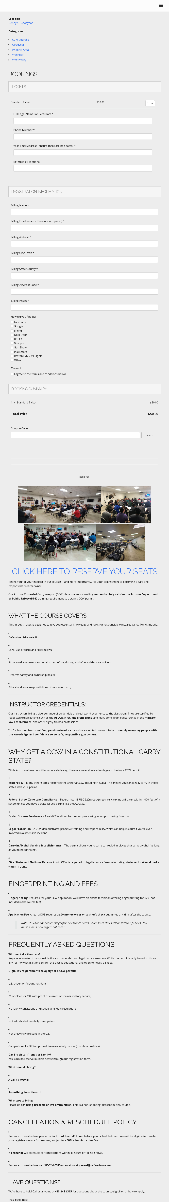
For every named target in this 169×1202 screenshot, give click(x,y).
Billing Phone (20, 300)
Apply (150, 435)
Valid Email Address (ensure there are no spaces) (44, 146)
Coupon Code (19, 428)
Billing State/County (24, 269)
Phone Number (24, 130)
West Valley (19, 60)
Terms (16, 368)
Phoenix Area (20, 50)
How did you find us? (23, 316)
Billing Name (20, 205)
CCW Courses (20, 40)
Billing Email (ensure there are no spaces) (37, 221)
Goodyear (18, 44)
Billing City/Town (22, 253)
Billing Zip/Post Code (25, 285)
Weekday (17, 55)
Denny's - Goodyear (20, 23)
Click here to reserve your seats (84, 571)
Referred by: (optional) (27, 162)
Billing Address (21, 237)
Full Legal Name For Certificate (33, 114)
